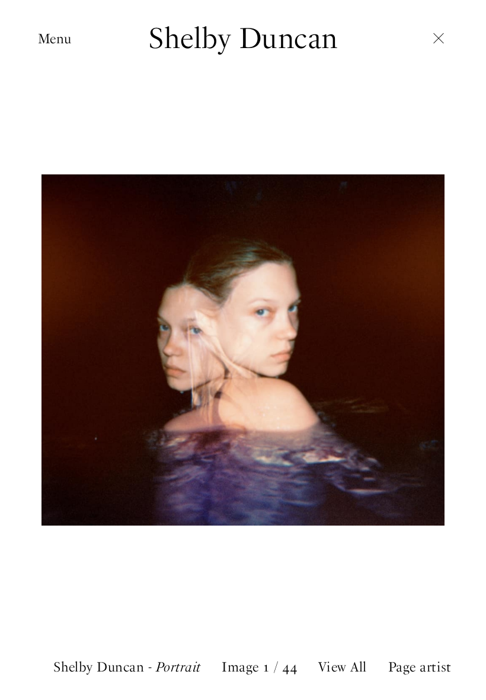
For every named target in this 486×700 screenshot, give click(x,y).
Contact (61, 187)
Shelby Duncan (242, 38)
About (56, 169)
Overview (65, 57)
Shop (53, 150)
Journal (59, 131)
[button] (364, 350)
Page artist (420, 667)
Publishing (70, 113)
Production (71, 95)
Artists (57, 76)
